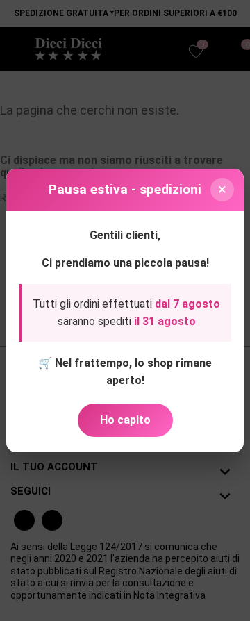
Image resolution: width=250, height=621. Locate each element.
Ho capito (125, 420)
